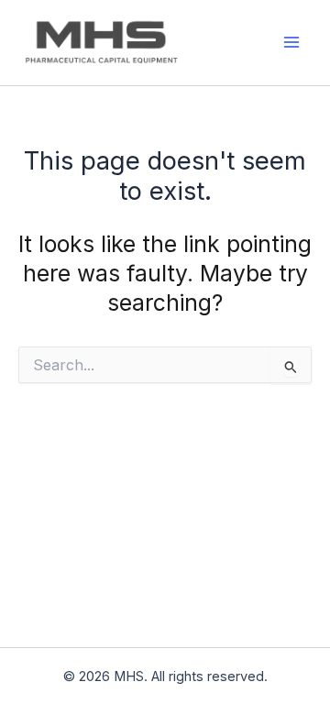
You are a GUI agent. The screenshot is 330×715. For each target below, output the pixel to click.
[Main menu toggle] (291, 42)
